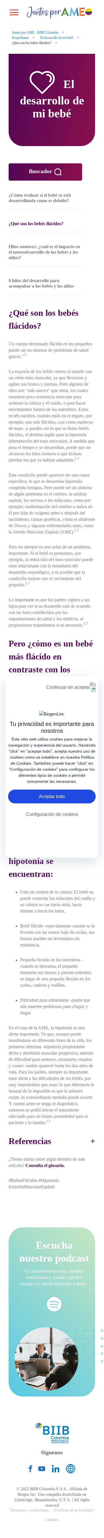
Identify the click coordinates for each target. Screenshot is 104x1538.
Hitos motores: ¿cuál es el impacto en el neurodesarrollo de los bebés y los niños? (44, 252)
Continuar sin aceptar (68, 686)
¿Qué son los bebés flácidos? (36, 223)
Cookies (51, 1520)
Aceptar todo (52, 796)
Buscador (41, 171)
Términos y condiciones (29, 1510)
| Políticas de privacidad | (73, 1510)
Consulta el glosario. (45, 1165)
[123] (56, 12)
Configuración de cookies (52, 814)
